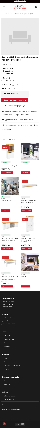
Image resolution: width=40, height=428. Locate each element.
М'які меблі (7, 346)
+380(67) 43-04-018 (20, 1)
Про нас (6, 358)
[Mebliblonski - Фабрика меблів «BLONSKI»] (20, 7)
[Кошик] (36, 7)
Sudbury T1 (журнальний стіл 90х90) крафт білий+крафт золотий (9, 277)
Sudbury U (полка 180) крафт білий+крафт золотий (28, 202)
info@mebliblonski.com (10, 318)
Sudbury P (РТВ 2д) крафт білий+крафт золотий (10, 239)
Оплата (6, 369)
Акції (5, 381)
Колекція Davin (6, 200)
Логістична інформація (15, 106)
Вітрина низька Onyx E (9, 166)
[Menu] (4, 6)
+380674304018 (7, 302)
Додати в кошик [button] (7, 172)
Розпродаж (7, 384)
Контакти (7, 362)
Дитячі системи (9, 339)
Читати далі (25, 172)
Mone (23, 166)
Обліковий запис (9, 396)
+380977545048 (7, 304)
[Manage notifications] (4, 423)
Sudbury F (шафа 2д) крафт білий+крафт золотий (28, 240)
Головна (8, 14)
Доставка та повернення (12, 365)
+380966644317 (7, 307)
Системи (17, 14)
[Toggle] (3, 106)
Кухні (5, 343)
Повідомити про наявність (14, 100)
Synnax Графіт (29, 14)
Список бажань (9, 399)
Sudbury (24, 276)
